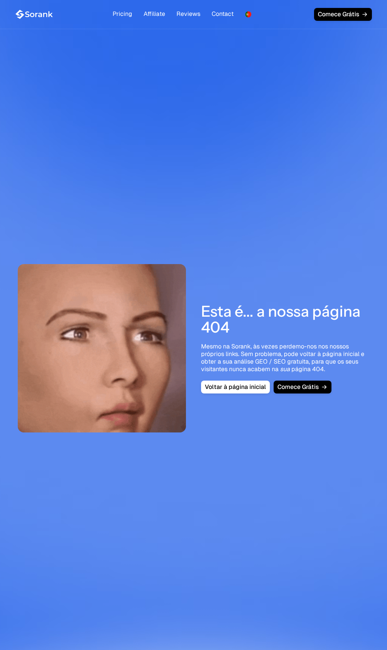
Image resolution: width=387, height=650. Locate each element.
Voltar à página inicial (235, 387)
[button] (248, 14)
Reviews (188, 14)
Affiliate (154, 14)
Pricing (122, 14)
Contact (223, 14)
